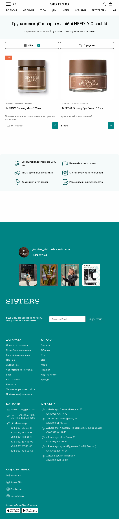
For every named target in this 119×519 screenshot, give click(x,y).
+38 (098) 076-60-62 (57, 460)
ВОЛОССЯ (11, 10)
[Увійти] (104, 4)
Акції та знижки (49, 374)
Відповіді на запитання (18, 355)
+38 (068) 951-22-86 (21, 446)
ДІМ (54, 10)
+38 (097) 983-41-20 (21, 437)
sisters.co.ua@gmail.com (23, 409)
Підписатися (39, 254)
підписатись (96, 319)
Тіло (43, 355)
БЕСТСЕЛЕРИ (99, 10)
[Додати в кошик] (55, 125)
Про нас (10, 360)
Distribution (16, 489)
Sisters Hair (16, 475)
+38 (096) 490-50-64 (22, 450)
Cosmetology (17, 496)
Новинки (45, 369)
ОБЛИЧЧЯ (28, 10)
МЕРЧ (66, 10)
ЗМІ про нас (12, 365)
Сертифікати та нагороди (19, 369)
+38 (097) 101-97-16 (56, 432)
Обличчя (45, 350)
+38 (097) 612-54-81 (21, 428)
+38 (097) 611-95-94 (56, 423)
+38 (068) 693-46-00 (22, 441)
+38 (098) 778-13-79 (56, 413)
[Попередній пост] (23, 275)
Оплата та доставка (17, 345)
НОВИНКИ (80, 10)
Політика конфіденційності (20, 394)
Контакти (11, 384)
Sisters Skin (16, 482)
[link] (110, 4)
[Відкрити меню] (8, 4)
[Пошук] (14, 4)
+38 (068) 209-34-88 (57, 450)
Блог (8, 374)
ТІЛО (43, 10)
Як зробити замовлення (18, 350)
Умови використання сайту (20, 389)
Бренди (45, 379)
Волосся (45, 345)
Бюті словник (13, 379)
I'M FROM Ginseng (23, 103)
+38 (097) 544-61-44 (56, 441)
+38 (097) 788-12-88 (21, 432)
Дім (43, 360)
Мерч (44, 365)
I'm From (9, 103)
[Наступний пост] (95, 275)
